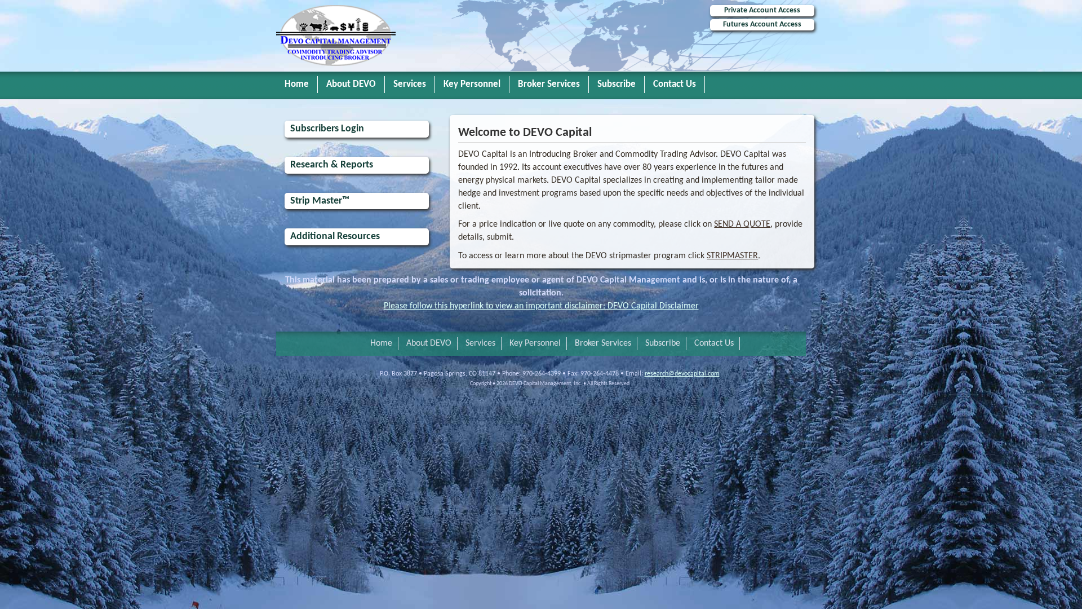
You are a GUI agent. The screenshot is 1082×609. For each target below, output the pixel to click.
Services (409, 84)
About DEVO (351, 84)
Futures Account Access (762, 24)
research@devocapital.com (682, 373)
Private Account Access (762, 10)
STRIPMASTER (732, 256)
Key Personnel (472, 84)
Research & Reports (331, 165)
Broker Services (549, 84)
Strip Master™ (319, 201)
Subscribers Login (327, 128)
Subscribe (616, 84)
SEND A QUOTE (742, 224)
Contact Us (674, 84)
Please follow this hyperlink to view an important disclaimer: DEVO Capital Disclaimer (541, 306)
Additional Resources (335, 236)
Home (297, 84)
